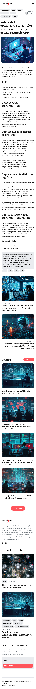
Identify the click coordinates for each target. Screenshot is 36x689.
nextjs (19, 10)
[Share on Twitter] (4, 270)
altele (4, 581)
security (15, 16)
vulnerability (5, 13)
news (13, 10)
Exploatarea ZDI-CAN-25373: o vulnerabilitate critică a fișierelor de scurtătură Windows (16, 427)
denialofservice (6, 16)
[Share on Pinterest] (16, 270)
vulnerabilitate (7, 623)
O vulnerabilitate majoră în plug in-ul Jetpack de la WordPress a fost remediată (18, 346)
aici (25, 266)
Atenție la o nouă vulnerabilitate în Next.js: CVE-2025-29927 (16, 392)
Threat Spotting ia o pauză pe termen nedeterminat (16, 586)
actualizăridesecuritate (22, 626)
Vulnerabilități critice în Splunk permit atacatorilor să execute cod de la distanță (17, 308)
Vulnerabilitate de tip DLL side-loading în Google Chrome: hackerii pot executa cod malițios (17, 462)
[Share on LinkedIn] (22, 270)
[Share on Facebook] (10, 270)
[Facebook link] (6, 543)
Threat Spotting (10, 681)
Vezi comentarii (18, 508)
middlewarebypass (8, 626)
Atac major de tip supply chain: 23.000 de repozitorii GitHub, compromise (18, 497)
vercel (12, 13)
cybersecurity (5, 10)
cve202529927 (18, 623)
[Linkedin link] (2, 543)
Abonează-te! (8, 666)
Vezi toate (28, 360)
